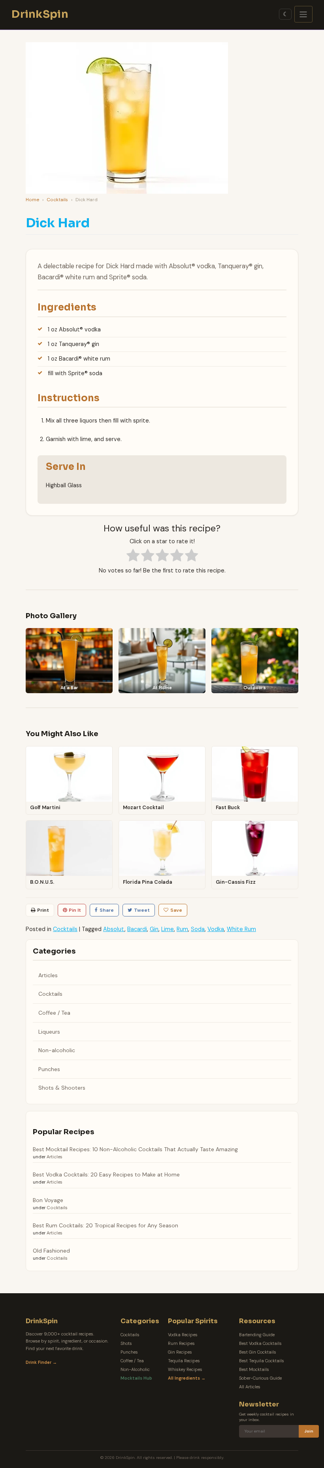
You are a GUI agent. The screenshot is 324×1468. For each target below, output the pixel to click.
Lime (167, 929)
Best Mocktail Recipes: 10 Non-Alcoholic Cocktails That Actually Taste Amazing (135, 1149)
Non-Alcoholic (135, 1369)
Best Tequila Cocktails (261, 1360)
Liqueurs (49, 1031)
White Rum (241, 929)
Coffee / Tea (54, 1012)
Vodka (215, 929)
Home (32, 199)
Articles (48, 975)
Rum (182, 929)
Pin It (75, 910)
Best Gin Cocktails (257, 1352)
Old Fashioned (51, 1250)
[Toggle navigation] (303, 14)
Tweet (142, 910)
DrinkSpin (39, 14)
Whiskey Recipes (185, 1369)
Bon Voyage (48, 1200)
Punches (49, 1069)
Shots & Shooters (61, 1087)
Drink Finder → (41, 1362)
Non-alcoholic (56, 1050)
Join (308, 1431)
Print (43, 910)
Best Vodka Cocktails (260, 1343)
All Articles (249, 1386)
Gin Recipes (180, 1352)
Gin (154, 929)
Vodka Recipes (183, 1334)
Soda (198, 929)
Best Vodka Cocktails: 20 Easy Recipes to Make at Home (106, 1174)
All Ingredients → (186, 1378)
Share (107, 910)
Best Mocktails (254, 1369)
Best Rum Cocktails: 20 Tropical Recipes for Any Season (105, 1225)
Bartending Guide (257, 1334)
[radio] (132, 556)
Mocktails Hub (136, 1378)
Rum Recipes (181, 1343)
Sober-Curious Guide (260, 1378)
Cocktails (57, 199)
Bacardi (137, 929)
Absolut (113, 929)
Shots (126, 1343)
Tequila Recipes (184, 1360)
